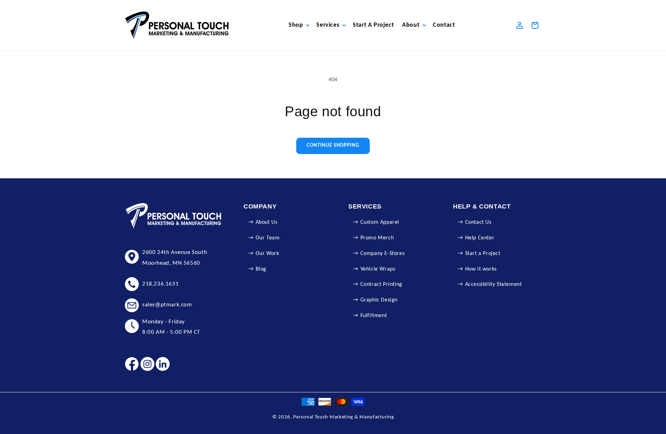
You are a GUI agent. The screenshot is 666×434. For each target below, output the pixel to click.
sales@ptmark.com (167, 305)
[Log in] (519, 25)
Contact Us (478, 222)
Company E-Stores (382, 253)
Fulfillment (373, 315)
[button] (298, 25)
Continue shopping (333, 145)
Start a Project (483, 253)
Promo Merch (377, 238)
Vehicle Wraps (377, 269)
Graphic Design (379, 300)
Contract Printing (381, 284)
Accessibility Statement (493, 284)
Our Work (267, 253)
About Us (267, 222)
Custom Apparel (379, 222)
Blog (261, 269)
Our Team (268, 238)
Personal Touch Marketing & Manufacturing (343, 417)
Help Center (480, 238)
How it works (481, 269)
